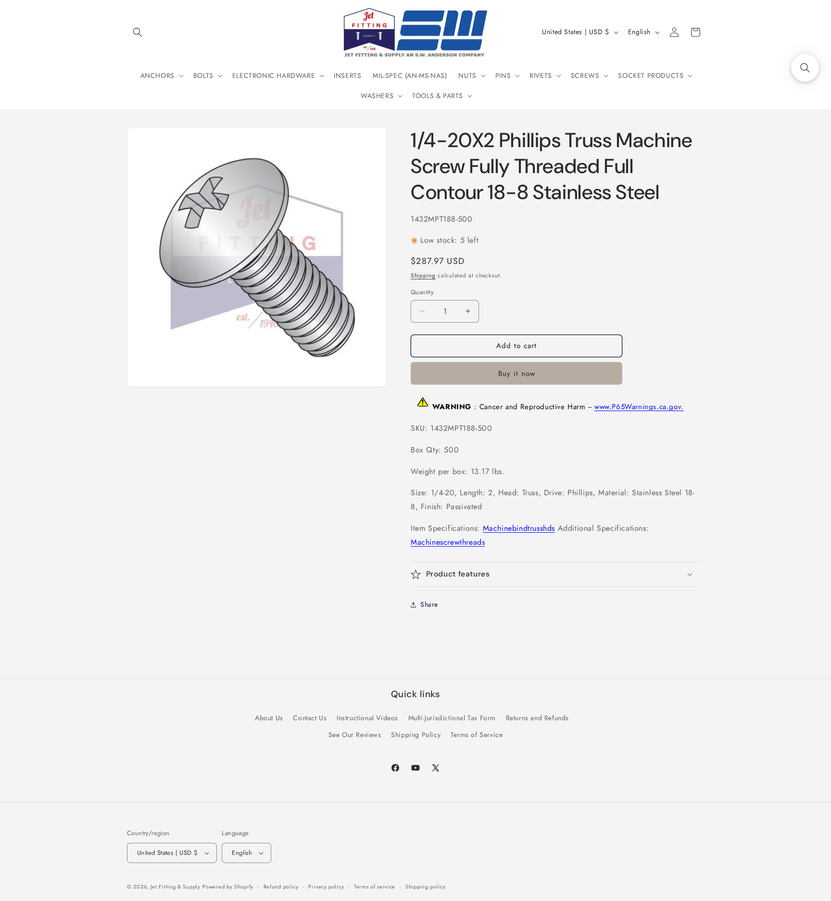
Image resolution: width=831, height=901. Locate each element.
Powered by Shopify (227, 886)
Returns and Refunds (537, 718)
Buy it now (516, 373)
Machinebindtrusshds (519, 528)
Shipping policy (425, 886)
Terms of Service (477, 734)
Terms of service (374, 886)
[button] (137, 32)
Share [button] (429, 604)
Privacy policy (326, 886)
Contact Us (310, 718)
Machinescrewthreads (448, 542)
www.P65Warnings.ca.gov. (639, 406)
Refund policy (281, 886)
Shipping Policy (416, 734)
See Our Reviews (354, 734)
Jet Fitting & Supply (176, 886)
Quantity (422, 292)
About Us (269, 718)
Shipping (423, 275)
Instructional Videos (367, 718)
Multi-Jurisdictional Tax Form (452, 718)
